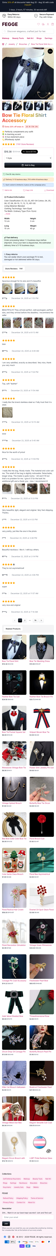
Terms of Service (37, 1198)
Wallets (36, 1187)
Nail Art (30, 38)
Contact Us (21, 1202)
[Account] (48, 24)
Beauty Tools (18, 38)
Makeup (5, 38)
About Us (31, 1202)
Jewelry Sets (18, 1187)
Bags (28, 1187)
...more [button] (7, 214)
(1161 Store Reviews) (25, 144)
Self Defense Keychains (12, 1179)
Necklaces (23, 1183)
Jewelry (11, 44)
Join (6, 1223)
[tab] (14, 268)
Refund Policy (8, 1198)
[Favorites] (38, 24)
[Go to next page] (41, 620)
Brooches (23, 44)
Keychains (7, 1187)
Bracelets (33, 1183)
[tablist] (28, 268)
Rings (39, 38)
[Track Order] (43, 24)
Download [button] (50, 190)
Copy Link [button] (29, 190)
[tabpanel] (28, 448)
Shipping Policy (22, 1198)
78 (35, 620)
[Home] (3, 44)
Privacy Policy (8, 1202)
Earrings (48, 38)
